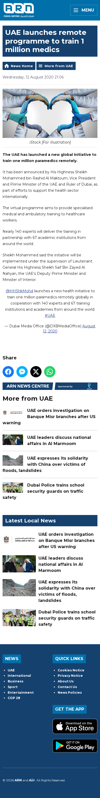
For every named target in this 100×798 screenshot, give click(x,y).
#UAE (50, 315)
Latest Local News (30, 521)
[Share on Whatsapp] (49, 371)
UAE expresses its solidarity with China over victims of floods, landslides (45, 464)
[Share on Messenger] (22, 371)
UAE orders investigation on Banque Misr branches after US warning (49, 416)
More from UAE (59, 66)
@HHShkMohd (19, 291)
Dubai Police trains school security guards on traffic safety (43, 491)
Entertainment (21, 692)
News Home (22, 66)
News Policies (70, 692)
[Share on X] (36, 371)
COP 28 (14, 698)
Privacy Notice (70, 676)
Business (15, 681)
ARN (18, 780)
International (19, 676)
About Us (66, 681)
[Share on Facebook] (8, 371)
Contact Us (67, 687)
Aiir (32, 780)
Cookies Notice (71, 670)
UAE (11, 670)
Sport (12, 687)
